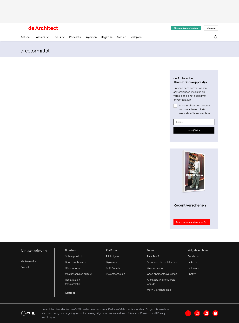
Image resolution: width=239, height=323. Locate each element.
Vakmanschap (155, 268)
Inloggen (211, 28)
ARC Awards (113, 268)
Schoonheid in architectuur (162, 262)
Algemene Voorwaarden (110, 313)
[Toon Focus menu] (63, 37)
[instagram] (197, 313)
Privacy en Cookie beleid (142, 313)
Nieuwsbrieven (34, 251)
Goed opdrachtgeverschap (162, 273)
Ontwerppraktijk (74, 256)
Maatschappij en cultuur (78, 273)
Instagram (193, 268)
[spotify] (215, 313)
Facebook (193, 256)
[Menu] (23, 28)
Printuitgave (112, 256)
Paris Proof (153, 256)
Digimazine (112, 262)
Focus (150, 250)
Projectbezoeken (115, 273)
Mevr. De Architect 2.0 (159, 289)
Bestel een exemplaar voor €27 (192, 222)
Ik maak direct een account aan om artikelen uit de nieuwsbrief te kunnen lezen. (195, 109)
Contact (25, 267)
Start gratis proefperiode (186, 28)
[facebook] (188, 313)
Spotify (192, 273)
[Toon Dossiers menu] (48, 37)
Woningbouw (72, 268)
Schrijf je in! (194, 130)
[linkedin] (206, 313)
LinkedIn (193, 262)
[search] (215, 37)
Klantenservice (28, 261)
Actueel (70, 292)
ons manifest (106, 309)
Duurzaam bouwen (75, 262)
